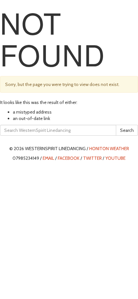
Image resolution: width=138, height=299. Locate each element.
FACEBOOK (69, 158)
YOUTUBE (115, 158)
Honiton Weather (109, 148)
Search (127, 130)
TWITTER (92, 158)
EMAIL (48, 158)
